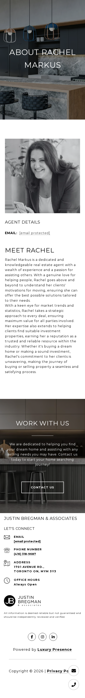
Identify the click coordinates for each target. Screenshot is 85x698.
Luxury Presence (55, 649)
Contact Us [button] (42, 487)
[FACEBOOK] (32, 637)
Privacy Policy (61, 671)
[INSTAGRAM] (42, 637)
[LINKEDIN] (53, 637)
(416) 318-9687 (25, 554)
